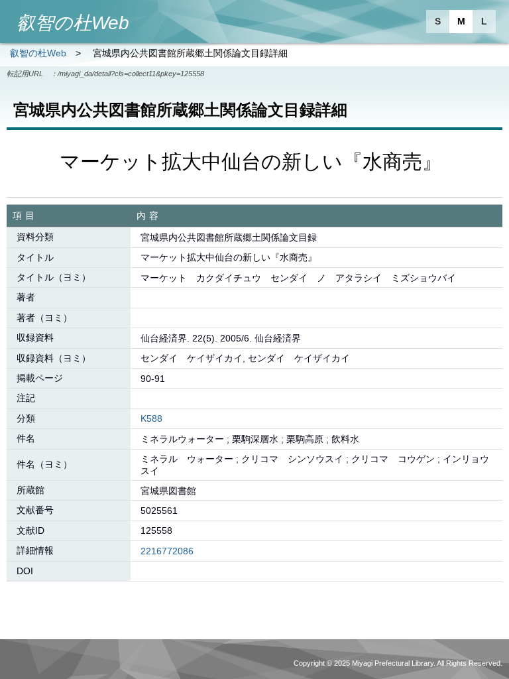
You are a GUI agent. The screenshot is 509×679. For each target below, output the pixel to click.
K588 (151, 418)
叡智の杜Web (38, 53)
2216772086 (167, 551)
